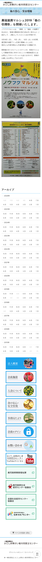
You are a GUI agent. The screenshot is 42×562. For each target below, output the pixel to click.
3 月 (24, 204)
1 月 (37, 204)
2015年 (6, 342)
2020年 (7, 276)
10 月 (17, 214)
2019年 (6, 289)
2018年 (6, 302)
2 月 (30, 204)
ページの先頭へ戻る (22, 533)
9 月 (24, 214)
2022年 (7, 249)
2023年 (7, 236)
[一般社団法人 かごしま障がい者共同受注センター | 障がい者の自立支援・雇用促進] (21, 3)
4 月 (17, 204)
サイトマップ (29, 552)
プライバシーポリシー (16, 552)
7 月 (37, 200)
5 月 (11, 204)
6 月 (4, 204)
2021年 (6, 262)
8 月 (30, 200)
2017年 (6, 316)
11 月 (11, 214)
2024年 (7, 222)
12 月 (4, 214)
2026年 (7, 196)
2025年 (7, 209)
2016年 (6, 329)
